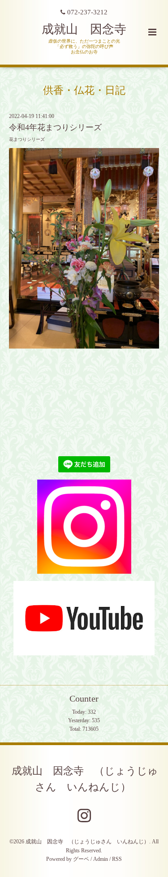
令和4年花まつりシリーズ (55, 127)
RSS (117, 859)
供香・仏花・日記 (84, 90)
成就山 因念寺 (84, 29)
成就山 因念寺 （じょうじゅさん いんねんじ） (85, 779)
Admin (100, 859)
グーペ (81, 859)
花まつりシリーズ (27, 139)
